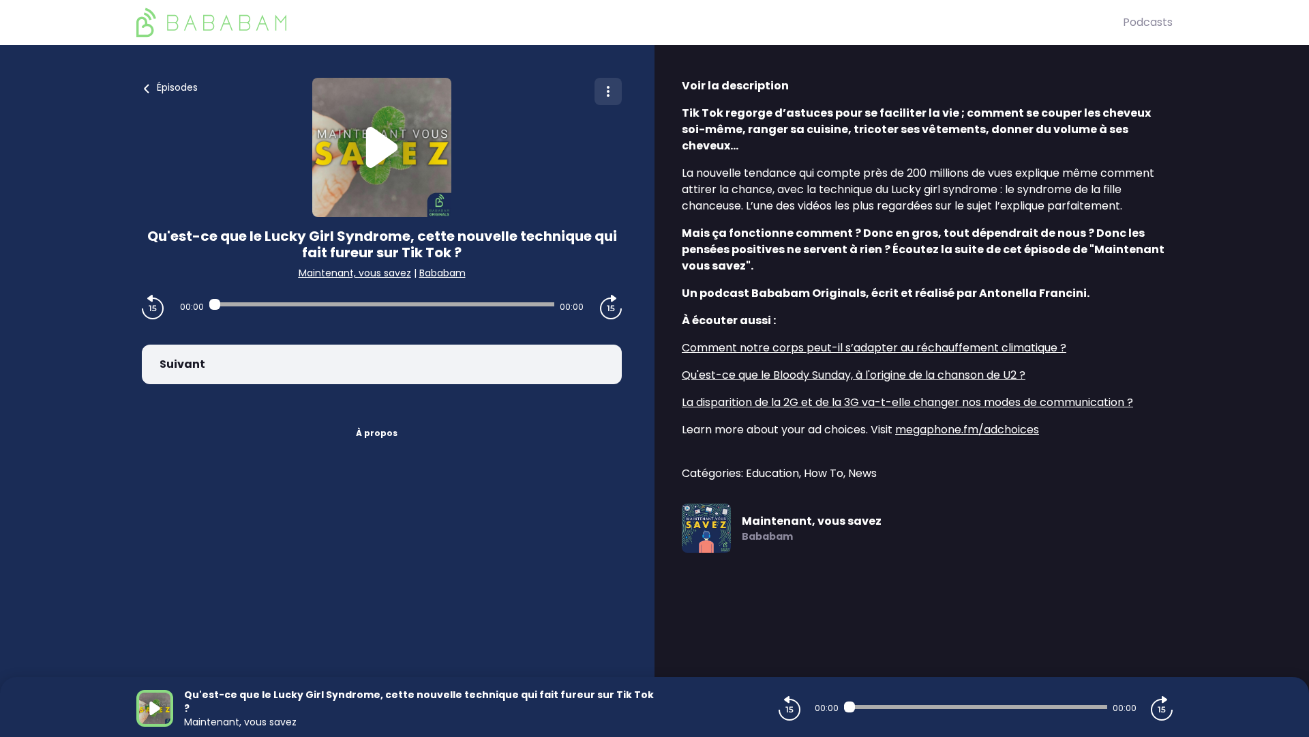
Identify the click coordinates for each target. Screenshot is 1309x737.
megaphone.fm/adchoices (967, 429)
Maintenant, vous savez (355, 273)
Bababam (442, 273)
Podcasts (1148, 22)
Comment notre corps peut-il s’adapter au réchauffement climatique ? (874, 348)
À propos (376, 433)
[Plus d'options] (608, 91)
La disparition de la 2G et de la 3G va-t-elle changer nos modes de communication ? (907, 402)
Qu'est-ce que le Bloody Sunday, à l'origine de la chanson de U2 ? (853, 375)
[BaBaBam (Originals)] (629, 22)
